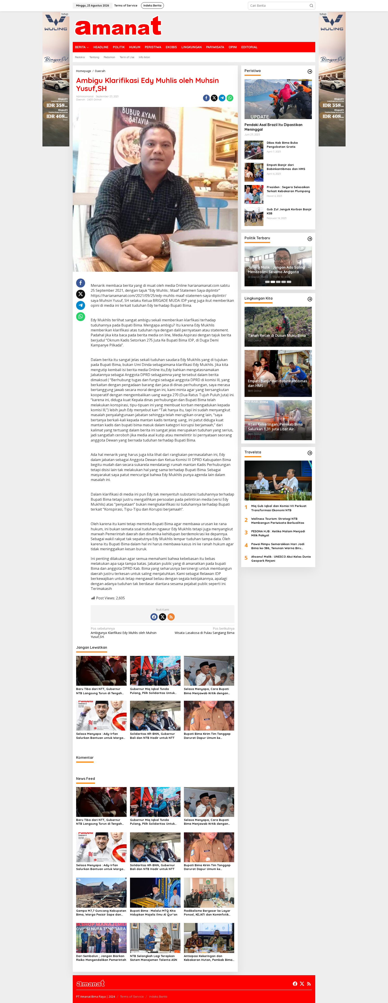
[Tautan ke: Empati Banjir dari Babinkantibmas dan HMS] (254, 172)
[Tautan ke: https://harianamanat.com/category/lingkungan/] (310, 299)
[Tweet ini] (214, 98)
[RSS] (171, 616)
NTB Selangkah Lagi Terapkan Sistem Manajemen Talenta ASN (153, 958)
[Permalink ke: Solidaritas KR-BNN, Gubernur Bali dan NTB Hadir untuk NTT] (155, 715)
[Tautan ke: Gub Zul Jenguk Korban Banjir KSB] (254, 216)
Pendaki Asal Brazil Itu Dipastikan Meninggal (273, 127)
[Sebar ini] (206, 98)
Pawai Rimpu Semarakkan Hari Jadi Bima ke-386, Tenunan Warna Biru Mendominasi (277, 546)
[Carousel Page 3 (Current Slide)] (278, 282)
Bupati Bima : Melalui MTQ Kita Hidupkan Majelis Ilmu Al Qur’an (153, 912)
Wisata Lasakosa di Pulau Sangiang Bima (204, 631)
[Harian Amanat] (118, 26)
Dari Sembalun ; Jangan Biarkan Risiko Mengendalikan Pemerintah (101, 958)
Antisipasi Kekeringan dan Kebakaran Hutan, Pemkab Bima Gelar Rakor (208, 958)
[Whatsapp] (230, 98)
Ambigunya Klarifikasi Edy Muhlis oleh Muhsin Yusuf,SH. (124, 633)
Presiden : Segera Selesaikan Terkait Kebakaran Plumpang (288, 189)
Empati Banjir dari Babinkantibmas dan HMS (286, 167)
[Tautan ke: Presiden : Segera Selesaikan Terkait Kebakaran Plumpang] (254, 194)
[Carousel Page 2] (273, 282)
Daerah (80, 99)
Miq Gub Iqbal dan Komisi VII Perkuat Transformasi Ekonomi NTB (278, 508)
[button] (311, 5)
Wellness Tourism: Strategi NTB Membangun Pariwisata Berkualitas (277, 520)
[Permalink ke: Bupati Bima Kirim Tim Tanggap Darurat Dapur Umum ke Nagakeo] (209, 715)
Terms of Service (132, 996)
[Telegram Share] (222, 98)
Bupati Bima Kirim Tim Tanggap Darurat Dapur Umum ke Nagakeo (207, 736)
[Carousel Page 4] (283, 282)
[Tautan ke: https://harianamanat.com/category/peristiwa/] (310, 71)
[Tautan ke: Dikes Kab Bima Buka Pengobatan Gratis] (254, 150)
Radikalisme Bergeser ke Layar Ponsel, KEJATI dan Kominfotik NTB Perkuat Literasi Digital (207, 912)
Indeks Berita (158, 996)
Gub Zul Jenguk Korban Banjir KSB (289, 211)
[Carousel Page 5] (289, 282)
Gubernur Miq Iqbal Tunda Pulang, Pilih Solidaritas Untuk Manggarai (152, 691)
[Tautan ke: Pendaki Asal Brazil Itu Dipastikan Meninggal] (278, 99)
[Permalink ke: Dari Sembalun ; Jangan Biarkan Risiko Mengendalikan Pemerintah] (101, 938)
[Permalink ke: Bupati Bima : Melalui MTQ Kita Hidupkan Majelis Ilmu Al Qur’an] (155, 892)
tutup (65, 14)
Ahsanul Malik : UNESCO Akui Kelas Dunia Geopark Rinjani (281, 558)
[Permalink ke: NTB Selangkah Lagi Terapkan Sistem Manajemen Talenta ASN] (155, 938)
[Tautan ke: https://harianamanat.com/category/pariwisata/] (310, 453)
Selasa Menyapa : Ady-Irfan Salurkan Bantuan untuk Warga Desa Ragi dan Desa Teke (99, 736)
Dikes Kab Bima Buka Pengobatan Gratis (282, 144)
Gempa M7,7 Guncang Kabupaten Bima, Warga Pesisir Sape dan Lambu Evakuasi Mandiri (101, 912)
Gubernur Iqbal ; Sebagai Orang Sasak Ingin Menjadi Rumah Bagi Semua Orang (276, 269)
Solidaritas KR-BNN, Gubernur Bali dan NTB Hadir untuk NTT (152, 736)
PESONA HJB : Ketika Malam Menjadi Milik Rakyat (278, 533)
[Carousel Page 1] (267, 282)
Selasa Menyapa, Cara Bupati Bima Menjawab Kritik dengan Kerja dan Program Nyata (206, 691)
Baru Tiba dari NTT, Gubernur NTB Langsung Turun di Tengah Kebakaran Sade (99, 691)
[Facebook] (154, 616)
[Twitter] (162, 616)
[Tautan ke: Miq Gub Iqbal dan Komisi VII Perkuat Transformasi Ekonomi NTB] (278, 480)
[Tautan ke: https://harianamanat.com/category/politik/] (310, 239)
